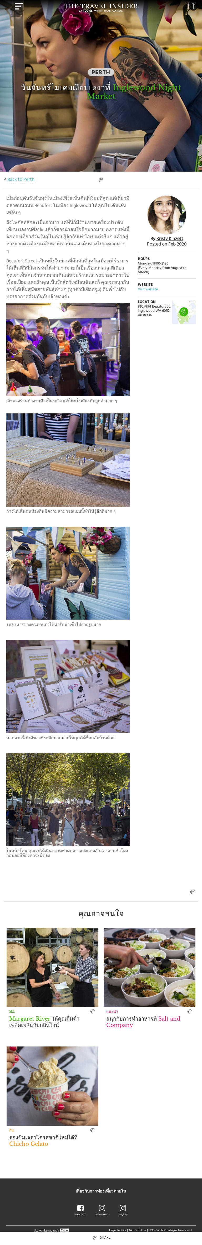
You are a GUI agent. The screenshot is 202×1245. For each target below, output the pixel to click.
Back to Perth (20, 179)
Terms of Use (137, 1230)
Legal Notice (117, 1230)
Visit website (148, 289)
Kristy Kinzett (169, 238)
